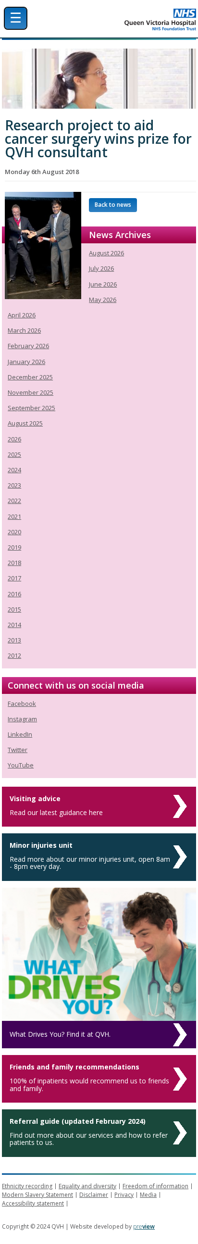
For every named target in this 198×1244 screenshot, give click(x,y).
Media (148, 1195)
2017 (14, 578)
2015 (14, 609)
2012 (14, 655)
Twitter (17, 749)
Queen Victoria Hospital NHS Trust (127, 19)
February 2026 (28, 345)
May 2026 (102, 299)
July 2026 (101, 268)
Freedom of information (155, 1186)
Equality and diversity (87, 1186)
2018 (14, 562)
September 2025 (31, 407)
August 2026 (106, 253)
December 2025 (30, 377)
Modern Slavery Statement (37, 1195)
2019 (14, 547)
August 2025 (25, 423)
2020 (14, 532)
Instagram (22, 719)
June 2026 (103, 284)
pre (144, 1226)
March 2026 (24, 330)
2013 (14, 640)
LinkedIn (20, 734)
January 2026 (26, 361)
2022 (14, 500)
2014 (14, 624)
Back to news (113, 205)
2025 (14, 454)
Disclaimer (93, 1195)
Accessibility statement (33, 1203)
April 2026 (22, 315)
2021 (14, 516)
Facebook (22, 703)
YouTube (21, 765)
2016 (14, 594)
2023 (14, 485)
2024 (14, 469)
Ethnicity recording (27, 1186)
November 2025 (30, 392)
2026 (14, 439)
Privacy (124, 1195)
